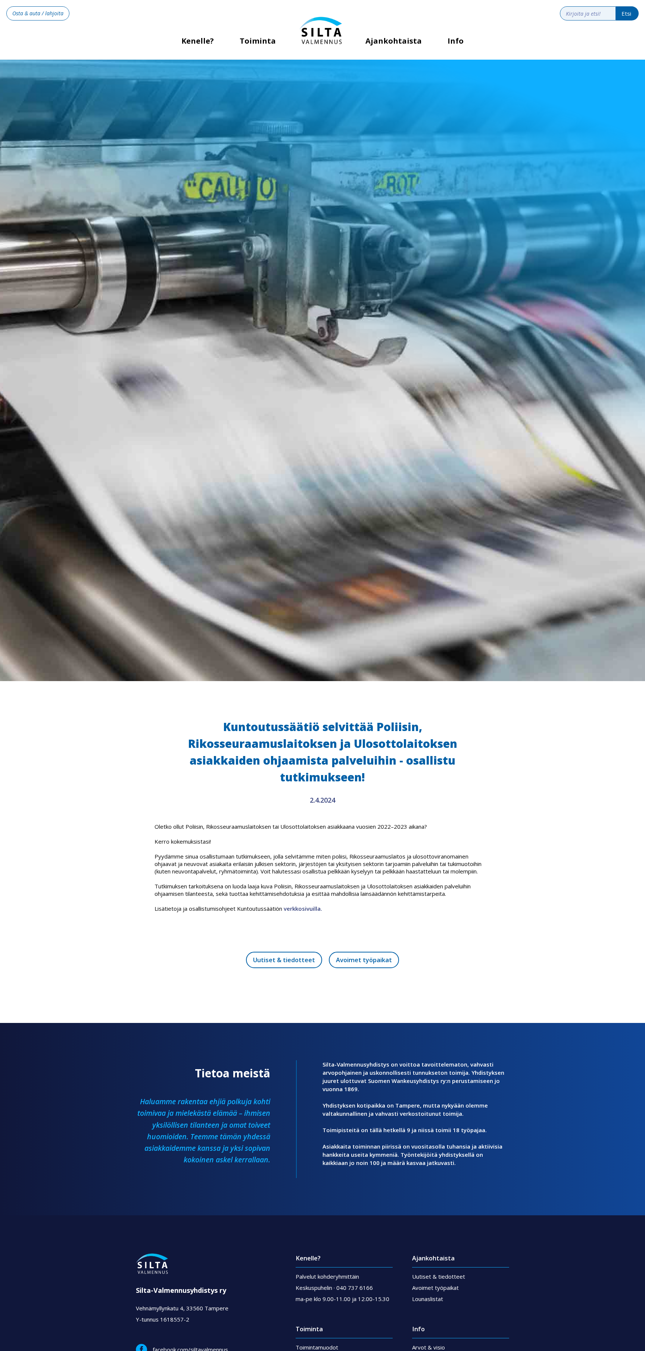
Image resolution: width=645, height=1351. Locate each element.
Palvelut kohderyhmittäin (327, 1276)
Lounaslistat (427, 1299)
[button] (258, 47)
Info (456, 41)
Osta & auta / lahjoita (37, 13)
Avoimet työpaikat (364, 959)
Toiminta (258, 41)
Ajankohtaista (393, 41)
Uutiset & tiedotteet (284, 959)
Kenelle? (197, 43)
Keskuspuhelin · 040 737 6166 (334, 1287)
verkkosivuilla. (303, 908)
